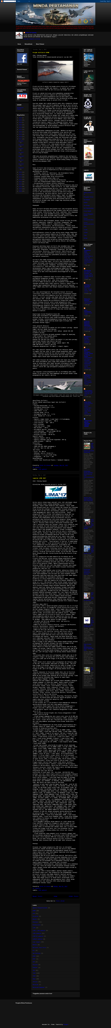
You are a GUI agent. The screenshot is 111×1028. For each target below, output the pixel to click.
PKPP (34, 959)
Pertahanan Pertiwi (87, 337)
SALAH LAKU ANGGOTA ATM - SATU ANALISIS (88, 499)
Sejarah (35, 964)
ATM (34, 913)
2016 (20, 172)
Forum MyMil (87, 211)
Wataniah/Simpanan (38, 987)
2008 (20, 191)
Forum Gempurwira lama (89, 223)
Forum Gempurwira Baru (89, 219)
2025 (20, 120)
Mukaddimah (28, 44)
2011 (20, 184)
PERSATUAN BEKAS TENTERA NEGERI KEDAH (88, 423)
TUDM (34, 976)
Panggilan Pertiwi (88, 197)
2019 (20, 134)
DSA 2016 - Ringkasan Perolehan (87, 341)
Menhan (35, 944)
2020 (20, 132)
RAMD (85, 202)
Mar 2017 (21, 164)
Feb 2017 (21, 167)
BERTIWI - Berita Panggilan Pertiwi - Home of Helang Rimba (88, 353)
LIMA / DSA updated (39, 930)
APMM (34, 910)
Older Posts (73, 896)
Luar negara (36, 942)
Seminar (35, 967)
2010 (20, 186)
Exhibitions (36, 925)
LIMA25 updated (37, 939)
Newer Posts (37, 896)
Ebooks (35, 919)
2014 (20, 177)
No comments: (37, 467)
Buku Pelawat (40, 44)
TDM (34, 970)
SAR (34, 962)
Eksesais (35, 922)
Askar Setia (87, 402)
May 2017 (21, 156)
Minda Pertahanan (30, 32)
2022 (20, 127)
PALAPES (92, 669)
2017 (20, 139)
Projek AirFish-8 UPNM (41, 52)
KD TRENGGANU (89, 208)
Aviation (35, 916)
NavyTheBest (88, 390)
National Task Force (39, 947)
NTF (34, 950)
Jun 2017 (21, 152)
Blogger (65, 1024)
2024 (20, 122)
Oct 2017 (21, 141)
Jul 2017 (21, 148)
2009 (20, 188)
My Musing (87, 270)
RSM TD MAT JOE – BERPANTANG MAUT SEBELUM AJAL (88, 647)
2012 (20, 181)
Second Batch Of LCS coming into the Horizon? (88, 328)
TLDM (34, 973)
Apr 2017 (21, 160)
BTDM (85, 238)
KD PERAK (87, 199)
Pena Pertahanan (87, 310)
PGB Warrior (87, 375)
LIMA (34, 928)
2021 (20, 129)
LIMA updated (42, 469)
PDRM (34, 956)
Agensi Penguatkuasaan (40, 908)
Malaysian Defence (87, 299)
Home (19, 44)
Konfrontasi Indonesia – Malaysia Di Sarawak (87, 572)
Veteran (35, 981)
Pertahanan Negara (20, 108)
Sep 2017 (21, 145)
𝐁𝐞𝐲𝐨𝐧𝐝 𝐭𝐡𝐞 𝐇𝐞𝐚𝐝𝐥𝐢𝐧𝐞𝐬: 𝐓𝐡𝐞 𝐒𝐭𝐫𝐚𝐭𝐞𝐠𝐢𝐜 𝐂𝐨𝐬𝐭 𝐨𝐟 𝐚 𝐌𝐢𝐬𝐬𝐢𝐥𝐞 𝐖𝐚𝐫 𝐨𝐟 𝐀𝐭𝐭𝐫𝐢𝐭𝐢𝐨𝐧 (88, 275)
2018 (20, 136)
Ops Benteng (36, 953)
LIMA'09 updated (38, 936)
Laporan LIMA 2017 (39, 478)
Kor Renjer (87, 205)
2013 (20, 179)
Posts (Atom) (60, 901)
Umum (34, 979)
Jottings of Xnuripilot (87, 285)
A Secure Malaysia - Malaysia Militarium (87, 323)
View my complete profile (32, 39)
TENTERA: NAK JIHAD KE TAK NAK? (88, 394)
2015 (20, 174)
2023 (20, 124)
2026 (20, 117)
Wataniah (35, 984)
